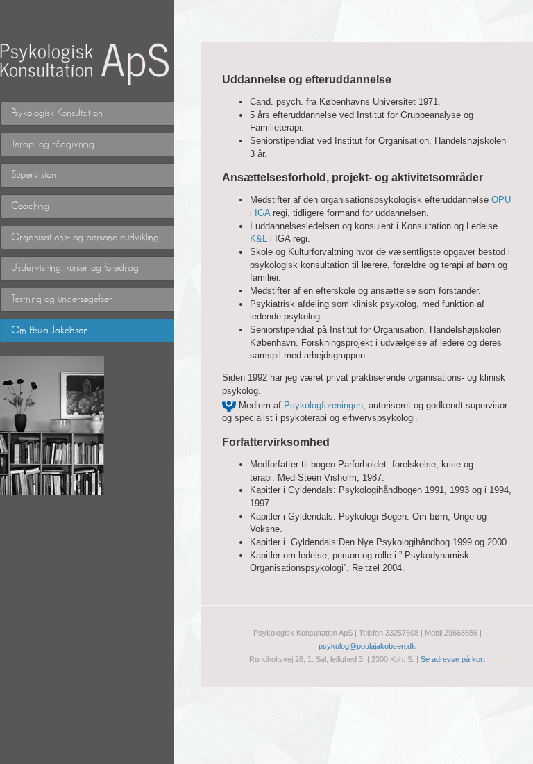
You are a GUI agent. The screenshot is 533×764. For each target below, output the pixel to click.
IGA (262, 213)
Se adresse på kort (453, 659)
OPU (501, 199)
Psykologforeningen (323, 405)
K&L (258, 238)
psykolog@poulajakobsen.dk (367, 646)
